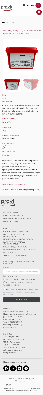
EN (32, 5)
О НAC (6, 228)
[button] (24, 5)
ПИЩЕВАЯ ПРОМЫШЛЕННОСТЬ (18, 218)
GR (28, 5)
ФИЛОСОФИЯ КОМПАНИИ (15, 231)
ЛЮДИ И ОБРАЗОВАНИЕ (14, 256)
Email (6, 268)
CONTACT (7, 385)
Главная (7, 31)
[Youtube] (26, 368)
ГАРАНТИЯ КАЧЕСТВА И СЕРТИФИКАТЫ (14, 243)
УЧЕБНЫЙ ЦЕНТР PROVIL (15, 247)
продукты (17, 31)
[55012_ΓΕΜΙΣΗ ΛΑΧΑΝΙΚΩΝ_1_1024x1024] (21, 57)
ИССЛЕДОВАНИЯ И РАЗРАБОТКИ (18, 239)
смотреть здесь (9, 138)
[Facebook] (6, 368)
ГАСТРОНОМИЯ (10, 212)
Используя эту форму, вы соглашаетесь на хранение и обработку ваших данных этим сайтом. (20, 292)
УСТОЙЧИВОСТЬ (11, 253)
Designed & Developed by (21, 390)
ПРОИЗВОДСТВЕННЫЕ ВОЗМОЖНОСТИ (14, 235)
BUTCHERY (29, 31)
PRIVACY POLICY (33, 389)
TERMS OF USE (9, 389)
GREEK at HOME (11, 221)
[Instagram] (13, 368)
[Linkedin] (19, 368)
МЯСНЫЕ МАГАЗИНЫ (13, 215)
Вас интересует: (11, 276)
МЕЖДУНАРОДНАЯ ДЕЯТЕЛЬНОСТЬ (20, 250)
